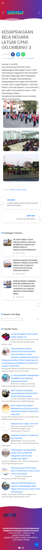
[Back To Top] (37, 545)
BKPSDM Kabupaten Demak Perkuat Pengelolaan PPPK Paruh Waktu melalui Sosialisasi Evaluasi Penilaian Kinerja (25, 265)
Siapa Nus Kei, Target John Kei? (24, 423)
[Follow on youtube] (19, 548)
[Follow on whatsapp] (23, 548)
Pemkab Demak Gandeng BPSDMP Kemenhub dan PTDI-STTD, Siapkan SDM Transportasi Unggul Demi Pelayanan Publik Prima (24, 287)
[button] (13, 54)
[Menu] (3, 3)
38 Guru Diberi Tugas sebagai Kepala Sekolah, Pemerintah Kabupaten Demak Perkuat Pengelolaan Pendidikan (24, 244)
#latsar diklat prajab (18, 190)
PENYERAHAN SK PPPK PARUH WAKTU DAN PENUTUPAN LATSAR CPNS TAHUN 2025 (25, 471)
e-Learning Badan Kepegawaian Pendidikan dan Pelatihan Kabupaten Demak (25, 378)
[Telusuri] (39, 12)
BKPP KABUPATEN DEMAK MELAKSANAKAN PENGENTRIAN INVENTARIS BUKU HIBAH (24, 393)
